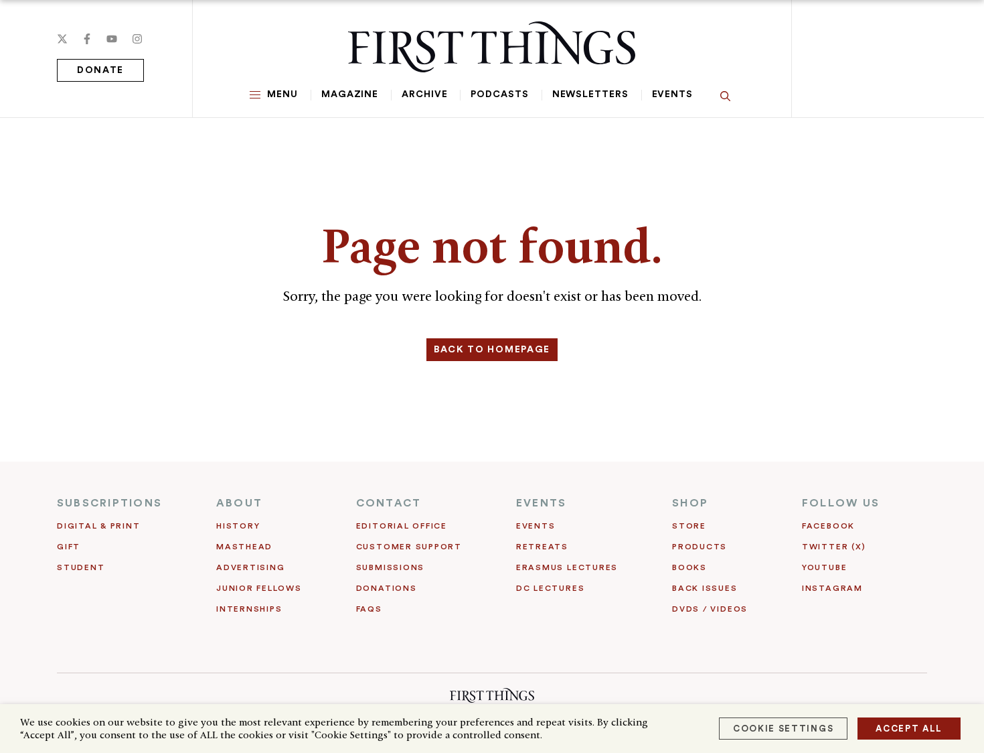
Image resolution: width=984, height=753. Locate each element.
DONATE (100, 70)
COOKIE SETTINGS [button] (783, 728)
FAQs (369, 609)
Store (689, 526)
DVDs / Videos (710, 609)
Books (689, 567)
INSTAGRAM (832, 588)
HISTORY (238, 526)
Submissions (390, 567)
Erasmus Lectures (567, 567)
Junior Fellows (259, 588)
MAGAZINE (349, 94)
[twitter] (62, 38)
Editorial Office (401, 526)
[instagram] (137, 38)
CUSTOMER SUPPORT (409, 547)
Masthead (244, 547)
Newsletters (590, 94)
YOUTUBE (824, 567)
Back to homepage (492, 349)
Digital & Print (99, 526)
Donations (386, 588)
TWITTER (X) (834, 547)
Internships (249, 609)
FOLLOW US (841, 503)
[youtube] (111, 38)
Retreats (542, 547)
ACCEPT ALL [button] (909, 728)
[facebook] (87, 38)
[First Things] (491, 46)
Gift (68, 547)
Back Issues (704, 588)
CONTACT (389, 503)
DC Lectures (550, 588)
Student (80, 567)
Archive (424, 94)
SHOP (690, 503)
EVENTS (541, 503)
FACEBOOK (828, 526)
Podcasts (499, 94)
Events (672, 94)
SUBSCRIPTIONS (109, 503)
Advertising (250, 567)
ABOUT (239, 503)
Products (699, 547)
